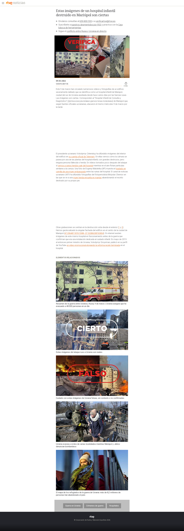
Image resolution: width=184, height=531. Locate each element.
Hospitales (114, 506)
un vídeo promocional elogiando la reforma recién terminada (93, 245)
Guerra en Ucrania (72, 506)
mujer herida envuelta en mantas (87, 177)
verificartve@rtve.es (105, 21)
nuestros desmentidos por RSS (86, 24)
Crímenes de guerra (94, 506)
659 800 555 (86, 21)
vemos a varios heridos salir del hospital (75, 165)
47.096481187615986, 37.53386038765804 (84, 233)
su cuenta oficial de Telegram (82, 156)
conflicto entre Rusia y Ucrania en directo (87, 31)
